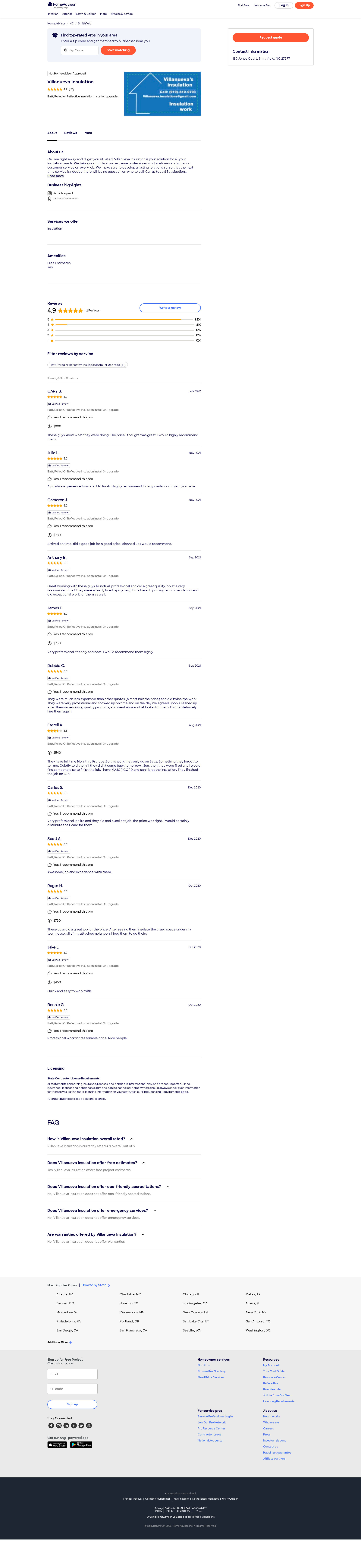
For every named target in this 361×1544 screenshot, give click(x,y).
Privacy (159, 1509)
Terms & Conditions (203, 1516)
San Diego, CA (67, 1330)
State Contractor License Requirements (73, 1078)
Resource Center (274, 1377)
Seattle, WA (192, 1330)
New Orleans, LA (195, 1312)
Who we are (271, 1422)
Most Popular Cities (62, 1285)
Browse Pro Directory (212, 1371)
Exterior (67, 14)
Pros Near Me (272, 1389)
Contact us (270, 1446)
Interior (53, 14)
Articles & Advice (122, 14)
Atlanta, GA (65, 1294)
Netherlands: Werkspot (205, 1498)
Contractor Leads (209, 1434)
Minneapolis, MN (132, 1312)
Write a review (170, 308)
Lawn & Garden (86, 14)
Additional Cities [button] (57, 1342)
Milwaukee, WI (67, 1312)
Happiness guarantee (277, 1452)
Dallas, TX (253, 1294)
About (52, 133)
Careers (268, 1428)
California (170, 1509)
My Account (271, 1365)
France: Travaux (132, 1498)
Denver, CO (65, 1303)
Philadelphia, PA (68, 1321)
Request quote (270, 37)
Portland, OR (129, 1321)
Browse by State (94, 1285)
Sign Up (304, 5)
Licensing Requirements (278, 1401)
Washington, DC (258, 1330)
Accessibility (199, 1510)
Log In (284, 5)
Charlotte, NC (130, 1294)
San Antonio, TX (258, 1321)
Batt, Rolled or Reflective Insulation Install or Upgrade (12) (87, 365)
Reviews (70, 133)
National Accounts (210, 1440)
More (103, 14)
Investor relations (274, 1440)
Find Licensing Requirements (161, 1092)
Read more (55, 176)
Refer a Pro (270, 1383)
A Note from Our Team (277, 1395)
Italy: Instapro (181, 1498)
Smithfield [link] (84, 23)
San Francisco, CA (133, 1330)
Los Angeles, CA (195, 1303)
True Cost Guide (273, 1371)
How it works (271, 1416)
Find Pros (204, 1365)
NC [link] (72, 23)
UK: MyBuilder (230, 1498)
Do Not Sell (183, 1509)
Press (266, 1434)
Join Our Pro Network (212, 1422)
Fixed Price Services (211, 1377)
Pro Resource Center (211, 1428)
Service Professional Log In (215, 1416)
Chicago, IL (191, 1294)
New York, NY (256, 1312)
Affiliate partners (274, 1458)
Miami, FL (253, 1303)
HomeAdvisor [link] (56, 23)
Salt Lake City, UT (196, 1321)
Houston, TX (129, 1303)
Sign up (72, 1404)
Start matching (118, 50)
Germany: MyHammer (157, 1498)
